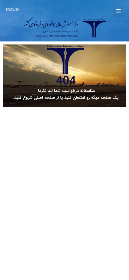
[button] (118, 11)
